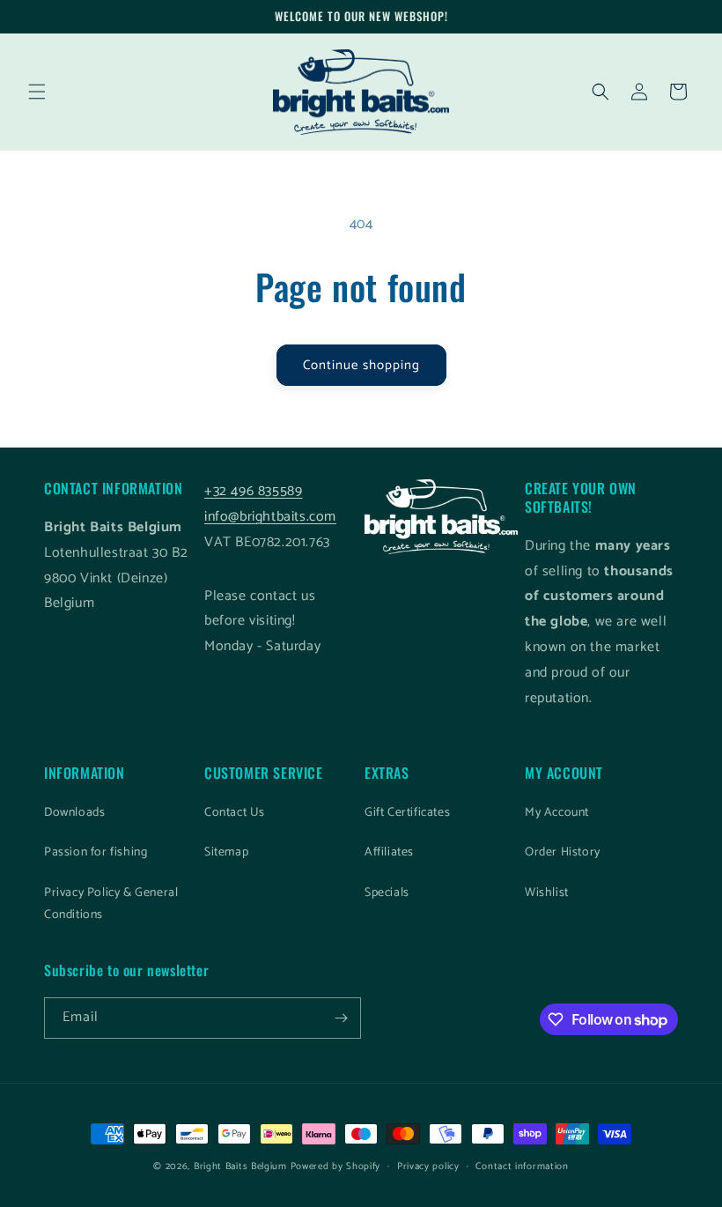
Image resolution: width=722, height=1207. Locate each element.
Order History (562, 852)
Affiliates (389, 852)
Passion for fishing (95, 852)
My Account (557, 813)
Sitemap (226, 852)
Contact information (521, 1166)
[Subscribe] (340, 1018)
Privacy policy (428, 1166)
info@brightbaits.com (270, 517)
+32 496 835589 (253, 491)
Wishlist (547, 893)
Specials (387, 893)
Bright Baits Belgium (240, 1166)
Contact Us (234, 813)
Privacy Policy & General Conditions (111, 904)
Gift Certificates (407, 813)
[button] (37, 91)
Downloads (74, 813)
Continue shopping (361, 365)
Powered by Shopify (336, 1166)
